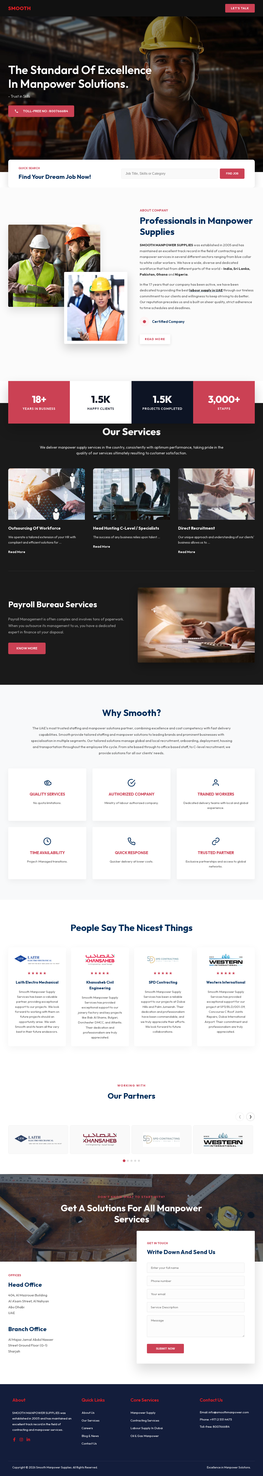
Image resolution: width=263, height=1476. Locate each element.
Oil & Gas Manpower (144, 1436)
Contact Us (89, 1443)
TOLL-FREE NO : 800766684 (45, 111)
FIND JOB (232, 173)
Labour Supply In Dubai (146, 1428)
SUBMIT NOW (165, 1348)
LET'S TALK (240, 8)
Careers (87, 1428)
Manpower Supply (143, 1413)
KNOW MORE (26, 648)
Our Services (90, 1420)
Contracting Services (144, 1420)
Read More (16, 552)
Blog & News (90, 1436)
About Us (88, 1413)
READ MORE (155, 339)
